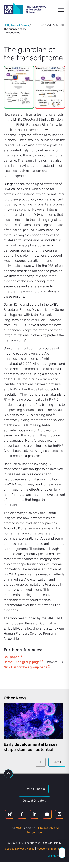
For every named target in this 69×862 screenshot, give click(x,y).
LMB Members (55, 856)
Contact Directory (34, 800)
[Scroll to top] (8, 773)
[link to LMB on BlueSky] (9, 814)
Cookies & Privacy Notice (19, 848)
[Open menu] (61, 10)
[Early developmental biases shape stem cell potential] (33, 721)
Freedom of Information (50, 848)
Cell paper (11, 657)
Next (55, 762)
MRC (19, 828)
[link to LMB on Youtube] (47, 814)
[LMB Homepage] (25, 9)
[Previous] (40, 762)
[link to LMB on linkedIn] (34, 814)
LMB (6, 25)
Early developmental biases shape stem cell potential (31, 747)
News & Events (20, 25)
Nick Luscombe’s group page (25, 667)
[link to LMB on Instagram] (59, 814)
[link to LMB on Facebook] (22, 814)
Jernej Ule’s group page (22, 662)
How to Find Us (34, 789)
